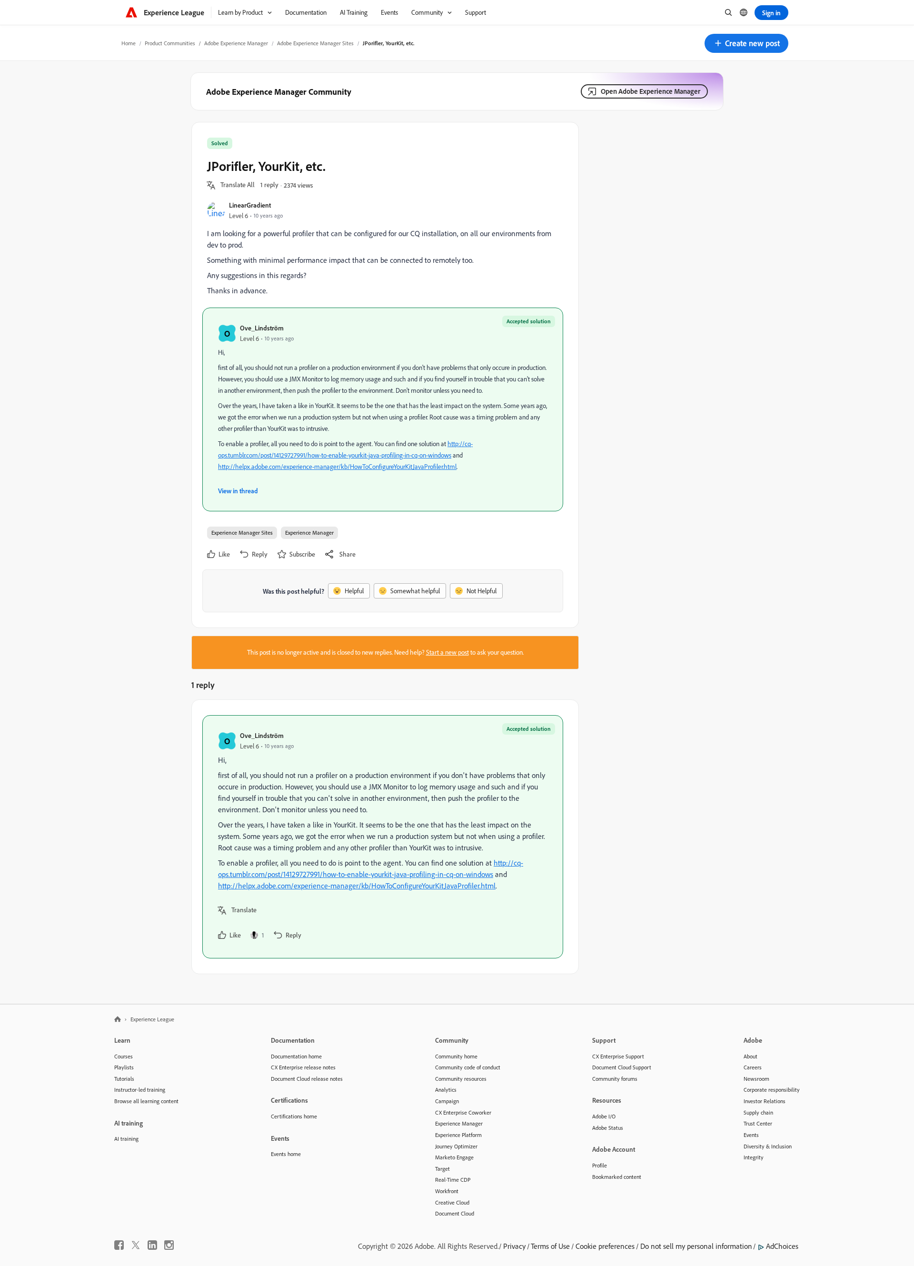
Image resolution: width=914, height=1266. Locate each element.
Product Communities (170, 43)
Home (128, 43)
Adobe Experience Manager (236, 43)
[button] (746, 43)
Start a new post (447, 652)
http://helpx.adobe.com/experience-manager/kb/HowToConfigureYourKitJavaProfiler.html (337, 466)
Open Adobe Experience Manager (650, 91)
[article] (382, 836)
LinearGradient (250, 205)
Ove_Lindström (262, 328)
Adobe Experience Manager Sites (315, 43)
